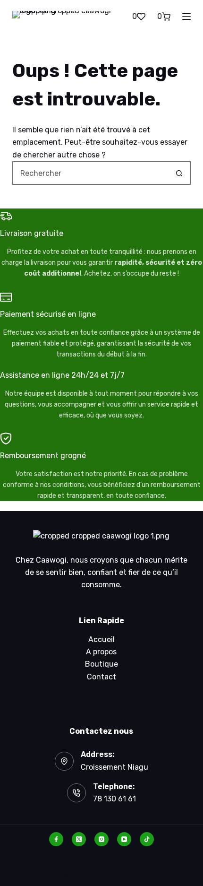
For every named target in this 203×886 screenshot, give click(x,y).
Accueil (101, 639)
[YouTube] (124, 839)
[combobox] (90, 173)
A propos (101, 651)
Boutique (101, 664)
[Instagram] (101, 839)
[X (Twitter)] (79, 839)
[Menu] (186, 16)
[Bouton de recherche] (179, 173)
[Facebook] (56, 839)
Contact (101, 676)
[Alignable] (147, 839)
